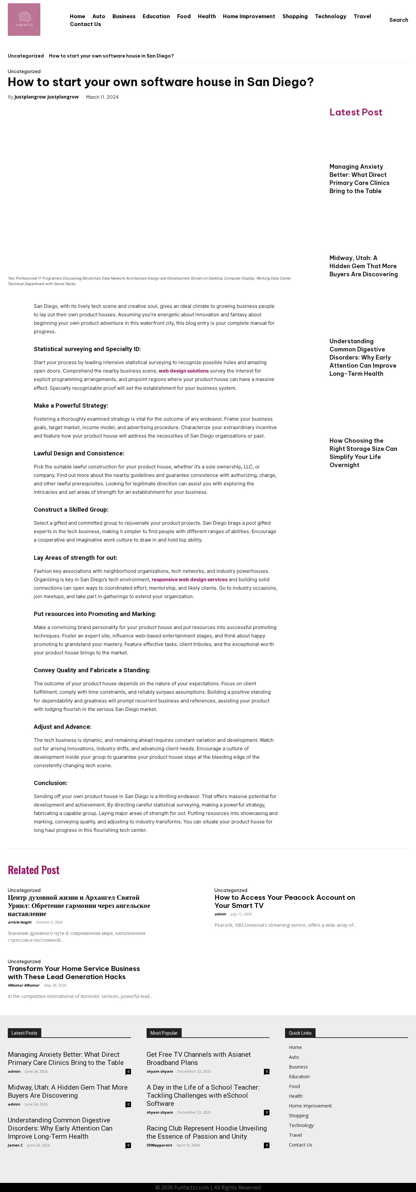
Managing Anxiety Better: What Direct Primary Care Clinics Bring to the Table (360, 179)
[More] (193, 96)
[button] (392, 20)
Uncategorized (26, 56)
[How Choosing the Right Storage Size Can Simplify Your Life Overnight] (364, 415)
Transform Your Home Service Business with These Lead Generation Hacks (74, 972)
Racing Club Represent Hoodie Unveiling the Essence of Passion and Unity (207, 1132)
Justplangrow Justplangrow (46, 97)
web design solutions (184, 371)
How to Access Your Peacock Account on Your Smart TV (284, 901)
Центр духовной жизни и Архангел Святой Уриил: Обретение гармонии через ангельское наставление (79, 905)
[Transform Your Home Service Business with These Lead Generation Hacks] (177, 967)
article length (19, 922)
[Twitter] (148, 96)
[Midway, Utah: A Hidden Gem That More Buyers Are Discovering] (364, 232)
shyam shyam (160, 1071)
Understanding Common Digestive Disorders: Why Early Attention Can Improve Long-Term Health (363, 357)
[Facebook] (133, 96)
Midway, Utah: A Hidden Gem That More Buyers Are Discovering (364, 266)
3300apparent (159, 1145)
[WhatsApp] (178, 96)
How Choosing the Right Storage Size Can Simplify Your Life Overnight (363, 453)
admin (220, 913)
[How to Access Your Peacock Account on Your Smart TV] (384, 896)
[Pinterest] (163, 96)
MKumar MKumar (23, 985)
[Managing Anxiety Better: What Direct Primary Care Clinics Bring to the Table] (364, 141)
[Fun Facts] (24, 19)
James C (15, 1145)
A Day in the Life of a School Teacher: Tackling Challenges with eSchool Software (203, 1095)
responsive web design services (190, 579)
